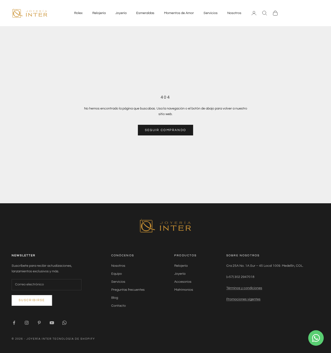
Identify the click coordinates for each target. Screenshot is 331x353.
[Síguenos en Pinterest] (39, 322)
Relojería (99, 13)
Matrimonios (183, 289)
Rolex (78, 13)
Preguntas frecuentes (128, 289)
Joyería (120, 13)
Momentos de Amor (179, 13)
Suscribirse (32, 300)
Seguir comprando (165, 130)
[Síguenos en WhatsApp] (64, 322)
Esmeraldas (145, 13)
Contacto (118, 305)
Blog (114, 297)
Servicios (211, 13)
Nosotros (234, 13)
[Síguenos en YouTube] (51, 322)
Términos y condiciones (244, 288)
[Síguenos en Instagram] (26, 322)
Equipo (116, 273)
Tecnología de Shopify (74, 338)
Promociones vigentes (243, 299)
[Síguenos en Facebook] (14, 322)
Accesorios (182, 281)
